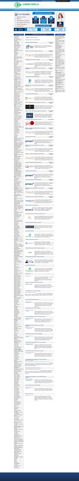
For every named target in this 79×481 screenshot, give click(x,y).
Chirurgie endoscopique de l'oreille (18, 104)
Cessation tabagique (17, 74)
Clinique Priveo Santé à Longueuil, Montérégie (33, 179)
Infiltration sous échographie (18, 246)
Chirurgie (15, 75)
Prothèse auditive (17, 353)
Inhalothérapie (16, 247)
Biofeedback (16, 64)
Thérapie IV (16, 428)
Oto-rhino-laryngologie (17, 317)
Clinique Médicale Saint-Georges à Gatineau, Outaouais (34, 256)
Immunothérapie (16, 234)
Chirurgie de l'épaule (17, 85)
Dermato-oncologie (17, 151)
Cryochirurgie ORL (17, 130)
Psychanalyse (16, 354)
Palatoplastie (16, 320)
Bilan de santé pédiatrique (18, 61)
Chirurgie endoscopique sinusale (17, 106)
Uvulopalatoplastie (17, 463)
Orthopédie (15, 314)
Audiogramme (16, 53)
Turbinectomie (16, 454)
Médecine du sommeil (17, 278)
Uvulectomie (16, 462)
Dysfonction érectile (17, 158)
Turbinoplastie (16, 455)
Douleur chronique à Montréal (59, 67)
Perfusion (15, 325)
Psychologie (16, 358)
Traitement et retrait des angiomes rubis (18, 452)
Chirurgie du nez (16, 97)
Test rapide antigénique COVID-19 (17, 422)
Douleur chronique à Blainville (60, 37)
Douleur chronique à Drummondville (58, 48)
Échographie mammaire (17, 168)
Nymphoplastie (16, 306)
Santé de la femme (17, 374)
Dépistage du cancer (17, 139)
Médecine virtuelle (17, 294)
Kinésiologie (16, 259)
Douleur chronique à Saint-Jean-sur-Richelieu (59, 86)
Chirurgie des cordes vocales (18, 91)
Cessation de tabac (17, 73)
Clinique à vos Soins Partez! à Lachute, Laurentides (34, 282)
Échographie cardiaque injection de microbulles (17, 166)
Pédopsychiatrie (16, 324)
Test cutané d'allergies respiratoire (17, 411)
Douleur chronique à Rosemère (60, 79)
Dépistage (15, 137)
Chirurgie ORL (16, 111)
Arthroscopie (16, 52)
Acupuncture (16, 37)
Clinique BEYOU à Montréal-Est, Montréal (32, 76)
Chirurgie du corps (17, 92)
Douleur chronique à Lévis (59, 60)
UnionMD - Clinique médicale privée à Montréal (33, 222)
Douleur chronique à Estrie (59, 49)
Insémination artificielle (17, 253)
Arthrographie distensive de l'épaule (18, 51)
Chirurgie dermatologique (18, 88)
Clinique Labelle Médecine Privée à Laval (32, 299)
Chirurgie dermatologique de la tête (18, 90)
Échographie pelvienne (17, 172)
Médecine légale (16, 287)
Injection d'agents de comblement (17, 249)
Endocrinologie (16, 179)
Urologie (15, 461)
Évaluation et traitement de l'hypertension (18, 188)
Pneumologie (16, 333)
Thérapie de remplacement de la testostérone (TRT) (18, 426)
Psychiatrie (16, 355)
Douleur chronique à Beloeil (59, 36)
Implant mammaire (17, 235)
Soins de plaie (16, 390)
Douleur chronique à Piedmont (60, 75)
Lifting (15, 265)
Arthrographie (16, 49)
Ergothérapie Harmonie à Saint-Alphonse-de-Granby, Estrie (35, 213)
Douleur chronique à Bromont (59, 40)
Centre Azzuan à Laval (29, 393)
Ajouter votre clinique (34, 9)
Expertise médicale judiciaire (18, 205)
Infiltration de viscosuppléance (19, 245)
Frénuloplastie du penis (17, 215)
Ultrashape (15, 458)
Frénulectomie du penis (17, 214)
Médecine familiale (17, 283)
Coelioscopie (16, 120)
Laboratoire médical (17, 260)
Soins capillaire (16, 389)
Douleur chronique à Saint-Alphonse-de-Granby (59, 81)
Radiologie (15, 360)
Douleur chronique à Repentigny (58, 78)
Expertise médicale (17, 202)
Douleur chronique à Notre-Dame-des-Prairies (59, 72)
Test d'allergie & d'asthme (18, 412)
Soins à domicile (16, 388)
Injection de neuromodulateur (18, 250)
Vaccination (16, 464)
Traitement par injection (17, 453)
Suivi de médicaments (17, 402)
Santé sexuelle (16, 380)
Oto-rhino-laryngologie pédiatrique (17, 319)
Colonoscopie (16, 121)
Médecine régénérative (17, 292)
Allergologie (16, 40)
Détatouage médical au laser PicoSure (18, 155)
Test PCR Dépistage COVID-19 (18, 420)
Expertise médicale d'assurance (17, 204)
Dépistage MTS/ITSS (17, 146)
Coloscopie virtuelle (17, 123)
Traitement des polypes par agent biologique (18, 448)
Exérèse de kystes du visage (18, 200)
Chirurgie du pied (16, 98)
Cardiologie (16, 72)
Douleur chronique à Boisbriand (58, 39)
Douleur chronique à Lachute (59, 51)
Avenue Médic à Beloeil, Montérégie (31, 42)
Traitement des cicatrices (18, 446)
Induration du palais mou (18, 236)
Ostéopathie (16, 316)
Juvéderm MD (16, 258)
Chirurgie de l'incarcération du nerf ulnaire (18, 87)
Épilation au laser (16, 184)
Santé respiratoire (17, 379)
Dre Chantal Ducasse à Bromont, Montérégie (32, 385)
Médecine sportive (17, 293)
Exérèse (15, 197)
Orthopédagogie (16, 313)
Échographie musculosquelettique (17, 170)
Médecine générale (17, 284)
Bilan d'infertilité (16, 62)
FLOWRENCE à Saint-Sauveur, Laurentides (32, 59)
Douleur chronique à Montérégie (58, 65)
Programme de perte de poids (18, 351)
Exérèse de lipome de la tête (18, 201)
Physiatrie (15, 329)
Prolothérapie (16, 352)
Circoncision (16, 114)
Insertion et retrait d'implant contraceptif (18, 257)
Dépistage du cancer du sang (18, 142)
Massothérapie (16, 274)
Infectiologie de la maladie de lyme (18, 241)
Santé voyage (16, 381)
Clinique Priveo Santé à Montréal (30, 170)
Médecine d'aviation (17, 277)
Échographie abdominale (18, 163)
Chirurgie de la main (17, 82)
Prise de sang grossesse (18, 347)
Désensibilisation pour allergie (18, 152)
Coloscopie (16, 122)
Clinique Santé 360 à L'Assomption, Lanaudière (33, 119)
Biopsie (15, 65)
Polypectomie (16, 339)
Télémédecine (16, 408)
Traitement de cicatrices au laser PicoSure (18, 436)
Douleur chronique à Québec (59, 76)
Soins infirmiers (16, 393)
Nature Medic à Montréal (29, 230)
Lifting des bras (16, 266)
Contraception (16, 128)
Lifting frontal (16, 269)
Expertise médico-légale (18, 206)
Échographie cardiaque (17, 164)
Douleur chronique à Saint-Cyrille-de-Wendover (59, 83)
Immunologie (16, 233)
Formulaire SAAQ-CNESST (18, 212)
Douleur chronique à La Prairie (60, 54)
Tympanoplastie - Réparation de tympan (18, 457)
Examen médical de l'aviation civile (18, 193)
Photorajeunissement (17, 328)
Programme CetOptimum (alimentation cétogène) (18, 350)
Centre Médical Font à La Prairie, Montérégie (32, 290)
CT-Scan (15, 133)
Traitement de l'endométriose (18, 440)
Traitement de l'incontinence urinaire (18, 443)
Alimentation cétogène (17, 39)
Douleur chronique (18, 156)
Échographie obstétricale (18, 171)
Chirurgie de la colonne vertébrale (17, 79)
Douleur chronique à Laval (59, 59)
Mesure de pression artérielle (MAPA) (18, 296)
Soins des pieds (16, 391)
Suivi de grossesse (17, 401)
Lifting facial (16, 268)
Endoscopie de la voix (17, 181)
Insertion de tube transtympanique (16, 255)
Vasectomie (16, 466)
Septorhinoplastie (16, 384)
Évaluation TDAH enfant (18, 191)
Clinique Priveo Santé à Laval (30, 136)
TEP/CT (15, 409)
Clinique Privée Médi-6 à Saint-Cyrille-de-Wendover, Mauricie (35, 316)
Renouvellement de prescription (17, 367)
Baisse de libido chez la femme (17, 58)
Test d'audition (16, 413)
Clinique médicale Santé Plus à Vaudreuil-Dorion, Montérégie (35, 110)
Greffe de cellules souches (18, 221)
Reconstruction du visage (18, 363)
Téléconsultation (16, 407)
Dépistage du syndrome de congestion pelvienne (18, 145)
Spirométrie (16, 399)
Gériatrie (15, 219)
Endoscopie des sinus (17, 182)
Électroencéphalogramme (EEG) (18, 176)
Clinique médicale (17, 119)
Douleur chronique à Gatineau (60, 50)
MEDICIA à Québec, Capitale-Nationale (31, 205)
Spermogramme (16, 398)
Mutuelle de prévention (17, 297)
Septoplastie (16, 383)
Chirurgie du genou (17, 96)
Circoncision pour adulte (18, 115)
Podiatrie (15, 334)
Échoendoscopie (16, 159)
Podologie (15, 335)
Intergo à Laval (27, 273)
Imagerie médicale (17, 232)
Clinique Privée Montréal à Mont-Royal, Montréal (33, 162)
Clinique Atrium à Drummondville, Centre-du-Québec (34, 196)
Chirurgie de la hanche (17, 81)
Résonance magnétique (17, 371)
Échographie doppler (17, 167)
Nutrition (15, 305)
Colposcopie (16, 124)
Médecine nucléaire (17, 288)
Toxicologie (16, 432)
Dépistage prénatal (17, 147)
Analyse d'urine (16, 44)
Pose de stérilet (16, 343)
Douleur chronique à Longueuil (60, 61)
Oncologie (15, 308)
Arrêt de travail (16, 48)
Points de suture (16, 336)
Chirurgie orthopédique (17, 112)
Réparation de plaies (17, 370)
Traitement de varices (17, 450)
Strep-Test (15, 400)
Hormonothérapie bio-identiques (17, 228)
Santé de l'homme (17, 375)
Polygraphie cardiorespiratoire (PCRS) (18, 338)
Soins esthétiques (17, 392)
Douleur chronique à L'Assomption (58, 56)
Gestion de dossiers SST (18, 220)
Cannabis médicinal (17, 71)
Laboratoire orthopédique (18, 261)
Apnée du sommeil (17, 47)
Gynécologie (16, 222)
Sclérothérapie (16, 382)
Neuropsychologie (17, 304)
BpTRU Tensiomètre (17, 70)
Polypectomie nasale (17, 340)
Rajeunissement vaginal (17, 361)
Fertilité (15, 210)
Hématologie (16, 224)
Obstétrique (16, 307)
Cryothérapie (16, 131)
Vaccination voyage (17, 465)
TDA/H (15, 406)
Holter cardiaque (16, 225)
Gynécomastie (16, 223)
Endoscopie (16, 180)
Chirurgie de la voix (17, 84)
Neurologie (15, 303)
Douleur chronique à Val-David (60, 90)
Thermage (15, 430)
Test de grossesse (17, 416)
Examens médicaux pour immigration (18, 196)
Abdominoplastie (16, 36)
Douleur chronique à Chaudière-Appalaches (58, 46)
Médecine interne (16, 286)
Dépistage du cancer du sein (18, 143)
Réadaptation (16, 362)
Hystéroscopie (16, 231)
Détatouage (16, 153)
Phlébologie (16, 327)
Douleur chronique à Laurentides (58, 58)
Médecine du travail (17, 279)
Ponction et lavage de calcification (17, 342)
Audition (15, 55)
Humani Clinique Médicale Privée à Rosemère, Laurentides (35, 102)
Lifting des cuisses (17, 267)
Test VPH (15, 425)
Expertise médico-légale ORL (18, 207)
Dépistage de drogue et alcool (18, 138)
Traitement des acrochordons (18, 445)
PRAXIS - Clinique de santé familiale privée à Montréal (34, 153)
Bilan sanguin (16, 63)
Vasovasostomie (16, 467)
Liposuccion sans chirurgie (18, 273)
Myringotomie (16, 299)
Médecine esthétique (17, 282)
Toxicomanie (16, 433)
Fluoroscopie (16, 211)
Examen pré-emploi (17, 194)
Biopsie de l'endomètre (17, 66)
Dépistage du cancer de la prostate (18, 141)
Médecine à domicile (17, 275)
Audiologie (15, 54)
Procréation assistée (17, 348)
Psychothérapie (16, 359)
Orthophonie (16, 315)
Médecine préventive (17, 291)
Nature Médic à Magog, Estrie (30, 265)
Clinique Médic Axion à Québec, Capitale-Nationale (33, 333)
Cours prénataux (16, 129)
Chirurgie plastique (17, 113)
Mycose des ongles (17, 298)
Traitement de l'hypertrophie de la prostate (19, 442)
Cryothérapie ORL (17, 132)
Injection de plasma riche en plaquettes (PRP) (18, 252)
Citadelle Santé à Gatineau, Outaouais (31, 239)
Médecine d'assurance (17, 276)
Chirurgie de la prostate (17, 83)
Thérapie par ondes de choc (18, 429)
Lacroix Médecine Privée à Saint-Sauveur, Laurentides (34, 350)
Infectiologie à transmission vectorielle (18, 239)
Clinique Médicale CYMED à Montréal (31, 93)
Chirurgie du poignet (17, 99)
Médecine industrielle (17, 285)
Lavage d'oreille (16, 264)
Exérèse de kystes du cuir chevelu (18, 199)
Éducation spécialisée (17, 173)
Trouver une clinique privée (21, 9)
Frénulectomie (16, 213)
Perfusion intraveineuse (17, 326)
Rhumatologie (16, 373)
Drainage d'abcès (16, 157)
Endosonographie (16, 183)
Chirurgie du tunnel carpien (18, 101)
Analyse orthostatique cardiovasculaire (17, 45)
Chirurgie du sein (16, 100)
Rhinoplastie (16, 372)
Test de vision (16, 417)
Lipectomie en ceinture (17, 270)
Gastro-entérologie (17, 216)
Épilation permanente (17, 185)
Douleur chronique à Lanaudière (58, 53)
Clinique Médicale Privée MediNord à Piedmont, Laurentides (35, 342)
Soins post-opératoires (17, 397)
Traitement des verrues (17, 449)
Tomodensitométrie (17, 431)
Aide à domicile (16, 38)
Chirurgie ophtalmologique (18, 110)
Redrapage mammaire (17, 364)
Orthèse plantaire (16, 312)
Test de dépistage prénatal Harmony (18, 415)
